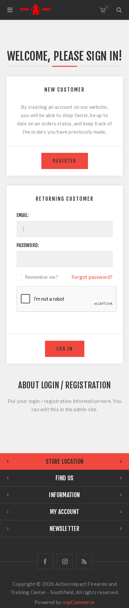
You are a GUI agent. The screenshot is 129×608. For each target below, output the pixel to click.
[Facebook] (45, 561)
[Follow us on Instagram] (64, 561)
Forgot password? (91, 277)
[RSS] (84, 561)
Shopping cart (107, 7)
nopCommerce (79, 602)
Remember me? (41, 277)
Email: (23, 215)
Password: (28, 245)
